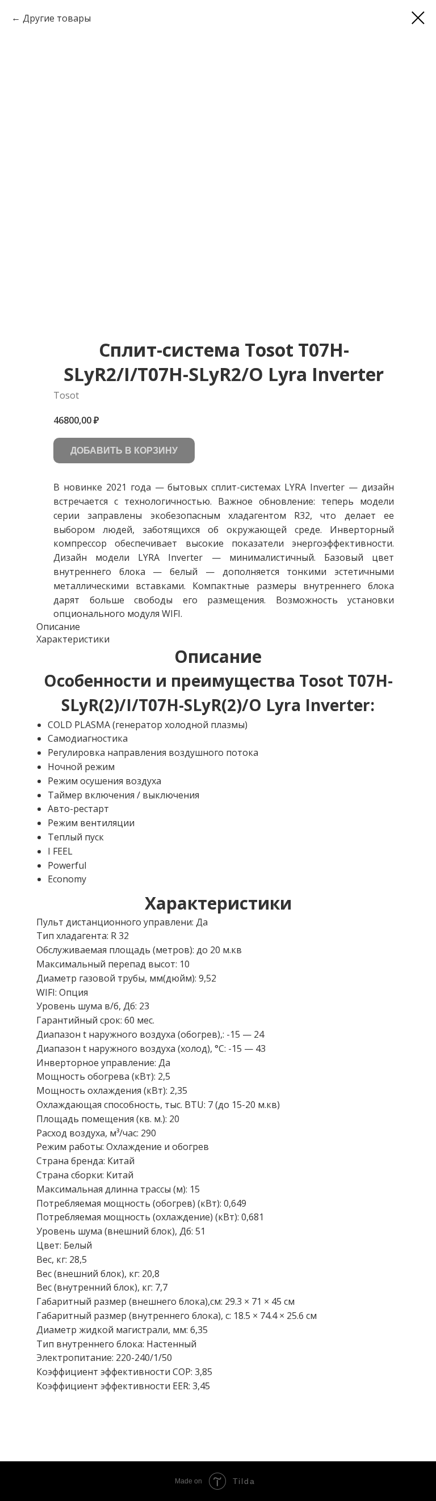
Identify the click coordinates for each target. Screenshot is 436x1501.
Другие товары (57, 18)
